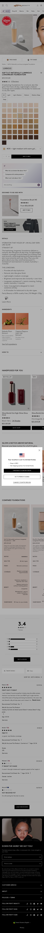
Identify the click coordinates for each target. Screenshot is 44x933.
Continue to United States (22, 470)
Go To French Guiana (22, 476)
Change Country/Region (22, 482)
